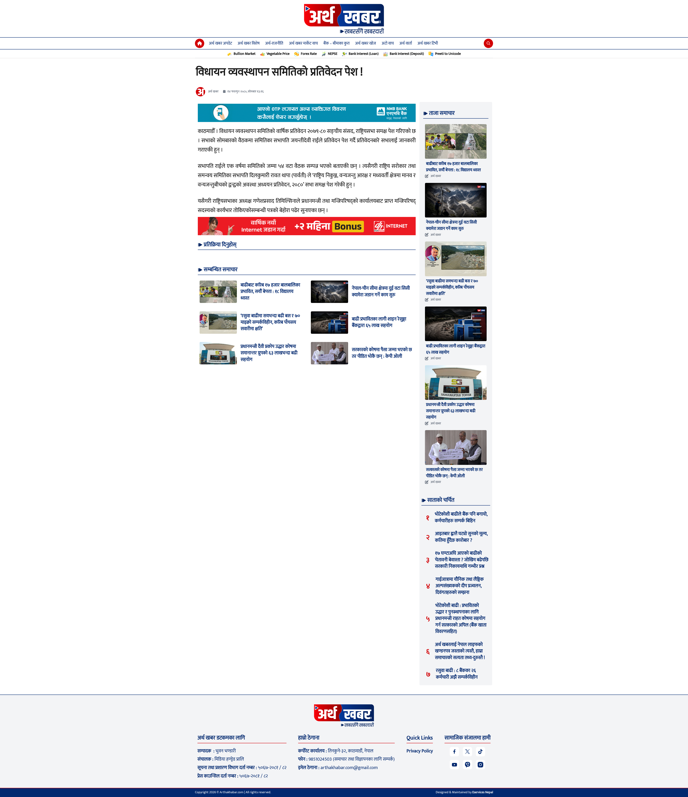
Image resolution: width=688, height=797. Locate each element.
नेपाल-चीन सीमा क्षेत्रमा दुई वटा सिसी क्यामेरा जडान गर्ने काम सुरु (381, 291)
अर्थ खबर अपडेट (220, 43)
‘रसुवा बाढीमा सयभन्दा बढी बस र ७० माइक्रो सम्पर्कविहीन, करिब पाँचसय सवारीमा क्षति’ (270, 322)
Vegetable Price (278, 54)
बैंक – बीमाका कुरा (336, 43)
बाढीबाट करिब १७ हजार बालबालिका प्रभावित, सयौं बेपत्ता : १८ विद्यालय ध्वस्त (270, 291)
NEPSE (332, 54)
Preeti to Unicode (448, 54)
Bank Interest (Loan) (363, 54)
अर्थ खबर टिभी (427, 43)
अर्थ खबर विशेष (249, 43)
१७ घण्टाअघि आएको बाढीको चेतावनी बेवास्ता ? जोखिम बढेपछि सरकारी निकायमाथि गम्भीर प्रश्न (461, 559)
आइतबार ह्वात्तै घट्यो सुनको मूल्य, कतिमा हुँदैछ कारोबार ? (461, 537)
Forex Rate (309, 54)
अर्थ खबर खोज (365, 43)
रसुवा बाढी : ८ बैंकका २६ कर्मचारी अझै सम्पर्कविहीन (457, 674)
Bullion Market (244, 54)
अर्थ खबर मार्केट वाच (303, 43)
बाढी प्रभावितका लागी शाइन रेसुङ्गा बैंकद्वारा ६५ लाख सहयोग (379, 322)
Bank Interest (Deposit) (407, 54)
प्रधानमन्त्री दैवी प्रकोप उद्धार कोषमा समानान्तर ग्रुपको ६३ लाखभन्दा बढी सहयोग (269, 353)
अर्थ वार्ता (405, 43)
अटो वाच (388, 43)
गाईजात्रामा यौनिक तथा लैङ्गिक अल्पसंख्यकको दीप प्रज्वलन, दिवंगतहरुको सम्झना (460, 586)
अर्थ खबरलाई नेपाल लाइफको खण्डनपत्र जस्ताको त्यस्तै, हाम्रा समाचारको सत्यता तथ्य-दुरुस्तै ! (460, 651)
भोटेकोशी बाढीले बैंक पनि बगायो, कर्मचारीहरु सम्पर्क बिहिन (461, 517)
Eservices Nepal (482, 792)
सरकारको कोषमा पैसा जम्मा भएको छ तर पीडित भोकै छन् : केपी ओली (382, 353)
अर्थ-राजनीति (274, 43)
